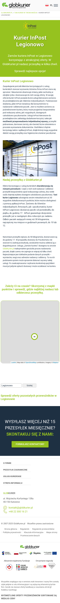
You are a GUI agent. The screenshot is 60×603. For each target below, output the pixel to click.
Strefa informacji (12, 483)
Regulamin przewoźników (43, 529)
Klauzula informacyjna (33, 532)
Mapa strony (51, 532)
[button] (49, 5)
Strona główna (10, 529)
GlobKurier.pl (8, 248)
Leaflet (13, 362)
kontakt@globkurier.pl (21, 507)
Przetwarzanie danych (30, 536)
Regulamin (24, 529)
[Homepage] (23, 5)
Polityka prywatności (12, 532)
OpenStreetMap (30, 362)
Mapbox (55, 362)
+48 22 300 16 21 (18, 511)
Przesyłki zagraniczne (15, 470)
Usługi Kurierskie (12, 476)
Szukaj (29, 385)
